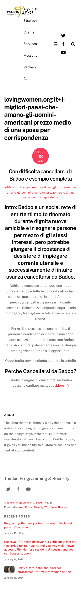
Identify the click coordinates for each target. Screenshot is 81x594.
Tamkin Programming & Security (26, 502)
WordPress (25, 507)
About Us (30, 9)
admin (10, 187)
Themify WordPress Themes (50, 507)
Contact (29, 79)
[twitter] (63, 35)
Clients (28, 32)
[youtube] (63, 52)
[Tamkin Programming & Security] (19, 17)
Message (30, 55)
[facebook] (63, 44)
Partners (30, 67)
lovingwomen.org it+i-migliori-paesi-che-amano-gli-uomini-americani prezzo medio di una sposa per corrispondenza (41, 192)
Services (30, 44)
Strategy (30, 21)
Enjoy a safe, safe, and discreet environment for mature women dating (44, 570)
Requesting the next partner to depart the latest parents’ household (38, 525)
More (60, 386)
